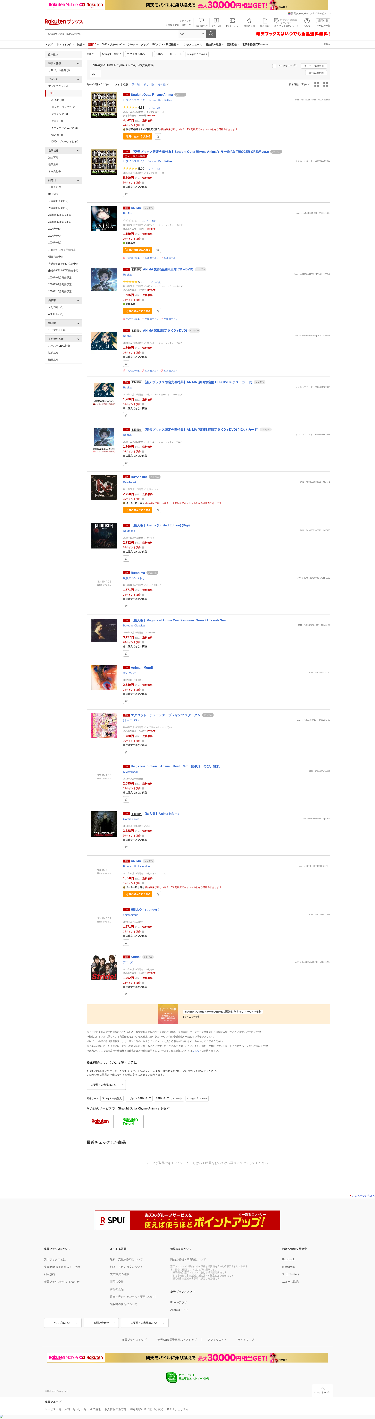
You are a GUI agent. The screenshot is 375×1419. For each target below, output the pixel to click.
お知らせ (216, 26)
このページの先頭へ (363, 1195)
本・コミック (64, 44)
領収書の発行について (123, 1304)
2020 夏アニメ (152, 258)
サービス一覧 (323, 25)
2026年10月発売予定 (60, 291)
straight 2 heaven (197, 54)
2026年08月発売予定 (60, 277)
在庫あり (53, 164)
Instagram (288, 1266)
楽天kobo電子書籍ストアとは (62, 1266)
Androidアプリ (179, 1309)
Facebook (288, 1259)
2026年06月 (55, 242)
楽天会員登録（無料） (177, 25)
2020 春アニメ (171, 258)
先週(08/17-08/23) (58, 208)
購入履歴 (265, 26)
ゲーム (131, 44)
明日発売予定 (55, 256)
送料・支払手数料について (126, 1259)
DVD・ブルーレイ (112, 44)
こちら (195, 1050)
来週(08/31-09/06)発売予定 (63, 270)
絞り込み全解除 (316, 73)
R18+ (327, 44)
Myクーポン (232, 26)
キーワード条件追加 (314, 66)
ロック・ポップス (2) (63, 107)
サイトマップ (246, 1339)
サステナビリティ (177, 1409)
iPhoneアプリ (178, 1302)
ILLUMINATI (130, 771)
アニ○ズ (128, 962)
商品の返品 (117, 1289)
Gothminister (131, 818)
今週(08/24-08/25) (58, 201)
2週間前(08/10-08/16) (60, 214)
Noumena (129, 530)
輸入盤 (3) (57, 134)
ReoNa (127, 213)
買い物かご (201, 26)
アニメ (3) (57, 120)
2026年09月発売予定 (60, 284)
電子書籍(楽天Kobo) (253, 44)
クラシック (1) (59, 113)
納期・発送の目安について (126, 1266)
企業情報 (95, 1409)
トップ (49, 44)
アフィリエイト (217, 1339)
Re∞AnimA (130, 482)
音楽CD (92, 44)
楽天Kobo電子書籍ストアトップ (177, 1339)
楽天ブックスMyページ (286, 26)
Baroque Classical (134, 625)
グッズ (144, 44)
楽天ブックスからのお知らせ (61, 1281)
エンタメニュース (192, 44)
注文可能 (53, 157)
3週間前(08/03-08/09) (60, 221)
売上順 (136, 84)
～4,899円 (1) (55, 307)
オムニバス (130, 673)
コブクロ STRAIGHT (139, 54)
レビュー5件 (154, 169)
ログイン (184, 21)
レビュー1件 (149, 221)
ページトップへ (322, 1392)
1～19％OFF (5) (57, 329)
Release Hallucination (136, 866)
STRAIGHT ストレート (169, 54)
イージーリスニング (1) (64, 127)
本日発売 (53, 194)
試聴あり (53, 352)
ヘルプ (307, 26)
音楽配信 (232, 44)
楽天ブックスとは (55, 1259)
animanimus (130, 914)
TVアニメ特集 (133, 258)
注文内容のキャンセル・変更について (133, 1296)
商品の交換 (117, 1281)
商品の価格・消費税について (188, 1259)
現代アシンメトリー (135, 578)
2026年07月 (55, 235)
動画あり (53, 359)
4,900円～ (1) (55, 314)
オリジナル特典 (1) (59, 70)
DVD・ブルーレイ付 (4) (64, 141)
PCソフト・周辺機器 (164, 44)
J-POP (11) (57, 99)
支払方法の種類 (119, 1274)
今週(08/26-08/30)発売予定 (63, 263)
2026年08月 (55, 228)
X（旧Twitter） (291, 1274)
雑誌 (79, 44)
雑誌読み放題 (213, 44)
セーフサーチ (285, 65)
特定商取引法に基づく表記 (146, 1409)
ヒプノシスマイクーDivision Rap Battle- (147, 100)
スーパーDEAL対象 (59, 345)
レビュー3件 (154, 107)
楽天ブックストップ (134, 1339)
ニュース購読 (290, 1281)
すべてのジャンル (58, 86)
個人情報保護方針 (115, 1409)
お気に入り (249, 26)
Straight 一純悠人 (112, 54)
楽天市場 (323, 20)
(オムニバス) (131, 720)
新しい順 (149, 84)
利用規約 (49, 1274)
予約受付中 (54, 171)
